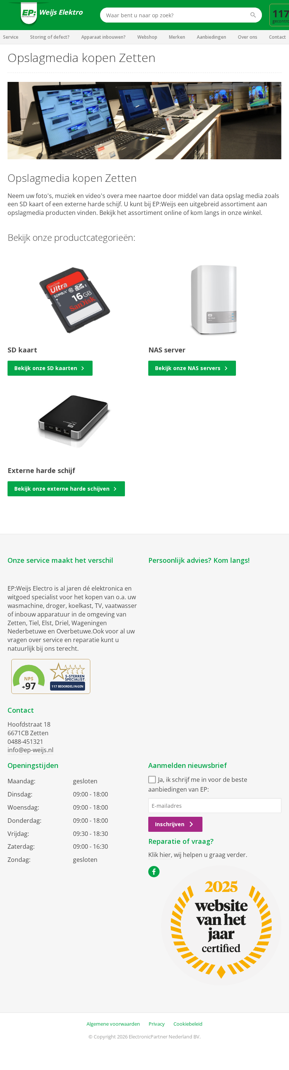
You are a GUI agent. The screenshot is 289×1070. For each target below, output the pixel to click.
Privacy (157, 1023)
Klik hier (159, 855)
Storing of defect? (50, 37)
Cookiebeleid (187, 1023)
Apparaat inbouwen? (103, 37)
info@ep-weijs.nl (30, 750)
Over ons (247, 37)
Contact (277, 37)
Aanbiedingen (211, 37)
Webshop (147, 37)
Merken (177, 37)
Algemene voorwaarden (113, 1023)
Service (10, 37)
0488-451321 (25, 742)
